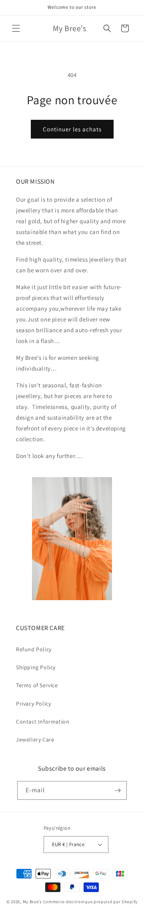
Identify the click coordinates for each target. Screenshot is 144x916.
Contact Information (42, 721)
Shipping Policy (36, 667)
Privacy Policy (33, 703)
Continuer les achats (72, 129)
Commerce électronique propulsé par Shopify (90, 901)
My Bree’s (33, 901)
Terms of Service (37, 685)
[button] (16, 28)
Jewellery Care (35, 739)
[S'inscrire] (117, 790)
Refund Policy (34, 649)
